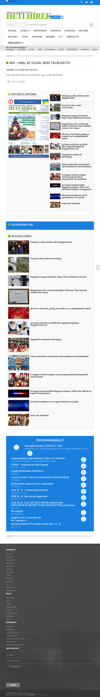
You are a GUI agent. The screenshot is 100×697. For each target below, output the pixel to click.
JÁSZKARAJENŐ (50, 50)
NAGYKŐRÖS (21, 50)
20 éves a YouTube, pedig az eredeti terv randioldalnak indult (75, 136)
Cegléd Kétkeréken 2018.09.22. (27, 470)
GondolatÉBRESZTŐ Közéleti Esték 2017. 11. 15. (36, 523)
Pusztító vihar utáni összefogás (71, 106)
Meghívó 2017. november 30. (26, 517)
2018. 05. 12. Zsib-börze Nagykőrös (29, 496)
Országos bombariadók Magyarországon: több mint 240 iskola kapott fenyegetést (77, 187)
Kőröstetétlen (72, 50)
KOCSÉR (60, 50)
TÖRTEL (94, 50)
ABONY (31, 50)
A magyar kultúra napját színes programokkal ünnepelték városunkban (74, 176)
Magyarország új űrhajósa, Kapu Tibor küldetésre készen (76, 116)
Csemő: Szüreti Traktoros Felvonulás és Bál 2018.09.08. (40, 477)
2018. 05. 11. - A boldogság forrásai (29, 489)
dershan (14, 495)
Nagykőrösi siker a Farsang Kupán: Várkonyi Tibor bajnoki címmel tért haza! (76, 125)
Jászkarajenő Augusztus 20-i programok (32, 483)
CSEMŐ (39, 50)
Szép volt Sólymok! (71, 203)
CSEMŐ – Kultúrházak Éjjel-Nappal (29, 464)
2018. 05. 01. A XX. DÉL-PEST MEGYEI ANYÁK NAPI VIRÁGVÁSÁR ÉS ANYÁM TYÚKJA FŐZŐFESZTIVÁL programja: (43, 504)
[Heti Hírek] (50, 15)
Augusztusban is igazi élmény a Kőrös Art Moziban (38, 458)
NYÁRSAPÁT (85, 50)
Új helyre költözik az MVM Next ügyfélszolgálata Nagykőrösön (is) (74, 146)
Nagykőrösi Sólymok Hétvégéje (72, 155)
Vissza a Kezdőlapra (17, 81)
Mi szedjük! (17, 511)
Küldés (13, 685)
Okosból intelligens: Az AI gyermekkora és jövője (74, 196)
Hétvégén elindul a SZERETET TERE (43, 445)
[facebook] (98, 267)
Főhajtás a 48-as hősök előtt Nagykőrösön (75, 96)
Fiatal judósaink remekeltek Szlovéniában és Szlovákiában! (77, 165)
